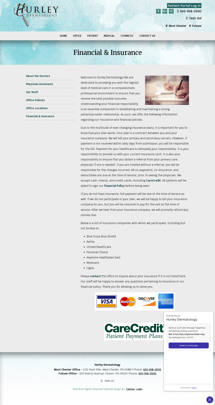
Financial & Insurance (40, 116)
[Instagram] (171, 11)
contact (95, 276)
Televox (130, 389)
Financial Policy (114, 186)
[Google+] (164, 11)
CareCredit (153, 180)
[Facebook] (158, 11)
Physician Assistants (39, 84)
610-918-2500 (152, 369)
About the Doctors (38, 76)
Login (139, 389)
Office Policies (35, 100)
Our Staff (32, 92)
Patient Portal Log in (184, 6)
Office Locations (37, 108)
